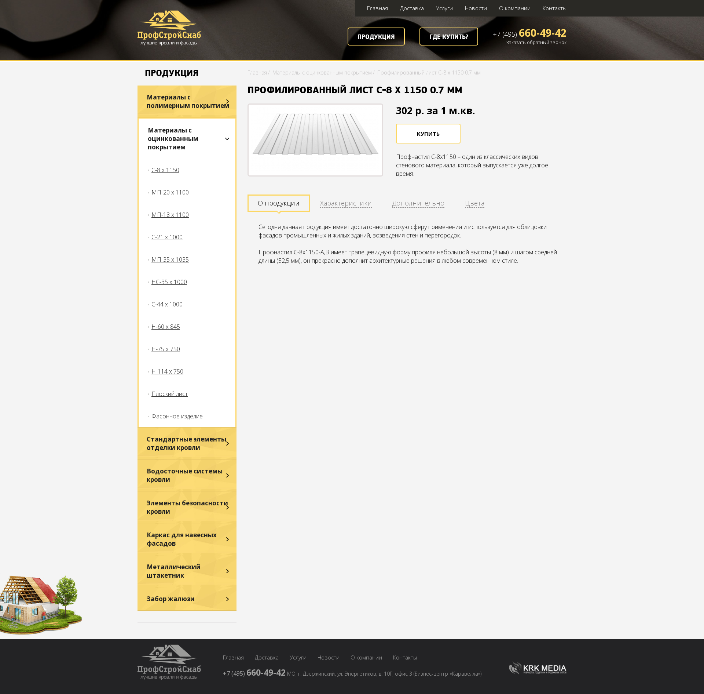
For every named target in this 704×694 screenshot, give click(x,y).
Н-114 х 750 (167, 371)
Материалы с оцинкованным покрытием (173, 138)
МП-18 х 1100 (170, 215)
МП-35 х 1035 (170, 259)
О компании (515, 8)
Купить (428, 133)
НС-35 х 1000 (169, 282)
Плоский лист (169, 394)
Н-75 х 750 (165, 349)
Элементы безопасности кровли (187, 507)
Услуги (444, 8)
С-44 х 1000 (167, 304)
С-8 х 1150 (165, 170)
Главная (377, 8)
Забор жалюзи (171, 599)
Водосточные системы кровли (185, 475)
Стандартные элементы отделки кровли (186, 443)
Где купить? (448, 37)
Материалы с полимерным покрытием (188, 101)
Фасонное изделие (177, 416)
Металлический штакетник (174, 571)
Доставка (412, 8)
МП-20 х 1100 (170, 192)
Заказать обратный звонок (536, 42)
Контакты (554, 8)
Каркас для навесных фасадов (182, 539)
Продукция (376, 37)
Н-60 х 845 (165, 327)
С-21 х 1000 (167, 237)
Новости (476, 8)
